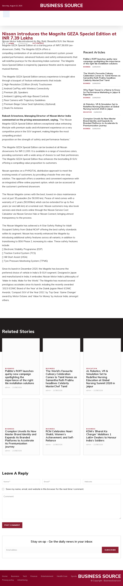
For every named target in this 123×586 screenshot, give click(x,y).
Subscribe (110, 550)
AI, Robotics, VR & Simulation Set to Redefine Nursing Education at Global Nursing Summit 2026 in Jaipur (101, 106)
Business (86, 67)
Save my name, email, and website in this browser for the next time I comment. (45, 489)
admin (11, 43)
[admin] (4, 43)
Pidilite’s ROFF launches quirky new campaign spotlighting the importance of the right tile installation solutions (101, 61)
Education (87, 112)
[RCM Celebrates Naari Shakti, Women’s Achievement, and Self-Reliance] (61, 412)
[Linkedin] (119, 5)
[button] (6, 14)
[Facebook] (110, 5)
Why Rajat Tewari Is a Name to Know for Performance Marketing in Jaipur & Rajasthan (101, 92)
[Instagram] (114, 5)
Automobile (38, 43)
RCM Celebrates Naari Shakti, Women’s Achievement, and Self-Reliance (60, 436)
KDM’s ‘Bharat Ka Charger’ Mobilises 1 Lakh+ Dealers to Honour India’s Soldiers (101, 436)
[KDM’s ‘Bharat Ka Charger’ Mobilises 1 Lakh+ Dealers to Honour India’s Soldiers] (102, 412)
